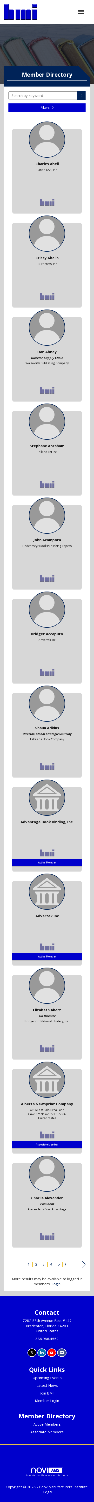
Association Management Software (47, 1475)
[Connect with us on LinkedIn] (41, 1352)
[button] (81, 95)
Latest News (47, 1385)
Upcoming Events (47, 1377)
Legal (47, 1491)
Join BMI (47, 1393)
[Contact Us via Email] (62, 1352)
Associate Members (47, 1431)
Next (84, 1264)
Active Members (47, 1424)
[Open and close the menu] (63, 12)
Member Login (47, 1400)
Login (56, 1283)
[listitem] (47, 166)
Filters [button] (46, 107)
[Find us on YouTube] (51, 1352)
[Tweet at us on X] (31, 1352)
